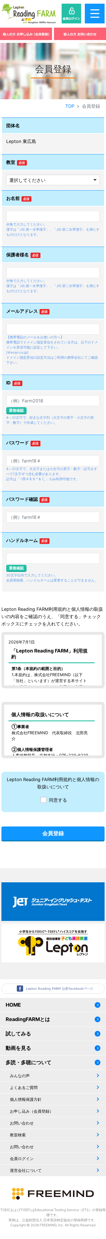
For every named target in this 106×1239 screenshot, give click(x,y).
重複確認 (16, 410)
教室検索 (18, 1134)
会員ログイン (22, 1158)
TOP (69, 106)
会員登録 (53, 833)
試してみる (18, 1034)
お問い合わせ (22, 1123)
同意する (58, 800)
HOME (13, 1005)
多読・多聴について (28, 1062)
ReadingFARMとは (28, 1019)
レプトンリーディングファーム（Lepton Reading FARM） (28, 13)
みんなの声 (20, 1075)
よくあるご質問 (24, 1087)
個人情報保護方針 (26, 1099)
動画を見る (18, 1048)
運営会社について (26, 1170)
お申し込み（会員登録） (31, 1111)
